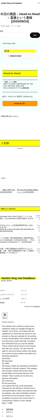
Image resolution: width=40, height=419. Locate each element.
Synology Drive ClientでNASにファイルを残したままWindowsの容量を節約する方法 (16, 217)
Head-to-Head (15, 56)
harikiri (8, 26)
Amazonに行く (20, 103)
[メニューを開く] (39, 3)
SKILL (19, 26)
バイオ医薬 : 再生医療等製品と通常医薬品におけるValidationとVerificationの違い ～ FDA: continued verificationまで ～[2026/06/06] (17, 240)
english (3, 178)
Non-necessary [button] (8, 381)
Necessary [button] (6, 358)
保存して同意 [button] (7, 403)
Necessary (8, 361)
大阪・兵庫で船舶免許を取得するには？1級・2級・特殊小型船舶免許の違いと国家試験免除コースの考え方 (17, 251)
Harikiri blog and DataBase (11, 3)
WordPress (36, 306)
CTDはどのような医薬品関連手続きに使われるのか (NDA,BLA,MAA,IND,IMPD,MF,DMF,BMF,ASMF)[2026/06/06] (17, 228)
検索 (1, 31)
